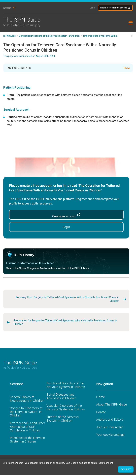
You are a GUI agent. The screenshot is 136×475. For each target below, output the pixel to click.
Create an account (64, 216)
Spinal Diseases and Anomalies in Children (61, 396)
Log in (93, 7)
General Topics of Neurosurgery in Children (27, 399)
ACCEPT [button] (126, 469)
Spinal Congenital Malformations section (42, 268)
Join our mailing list (109, 427)
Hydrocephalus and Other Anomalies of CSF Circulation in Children (27, 426)
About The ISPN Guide (111, 404)
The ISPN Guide (21, 21)
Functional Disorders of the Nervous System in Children (65, 385)
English (7, 7)
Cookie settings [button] (79, 462)
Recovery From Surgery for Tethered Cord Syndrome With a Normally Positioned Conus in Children (67, 299)
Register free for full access (113, 7)
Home (100, 397)
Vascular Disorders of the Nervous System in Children (65, 407)
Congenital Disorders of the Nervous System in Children (26, 411)
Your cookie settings (110, 435)
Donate (101, 412)
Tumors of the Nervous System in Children (62, 418)
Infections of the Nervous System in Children (27, 439)
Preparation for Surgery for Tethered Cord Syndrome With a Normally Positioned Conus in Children (65, 322)
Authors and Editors (110, 419)
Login (66, 227)
